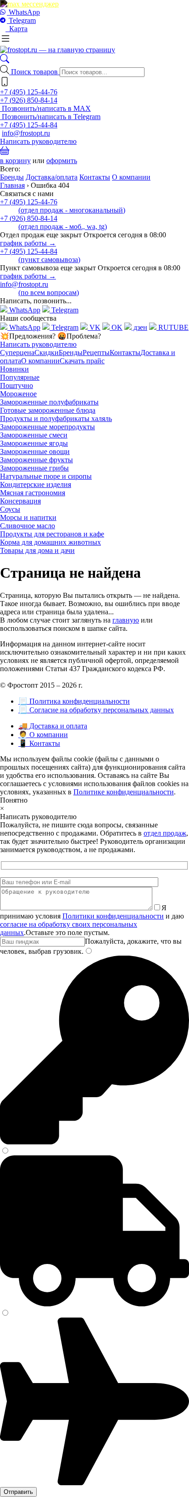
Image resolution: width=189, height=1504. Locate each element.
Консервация (20, 501)
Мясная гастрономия (32, 493)
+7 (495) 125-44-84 (28, 125)
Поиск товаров (35, 72)
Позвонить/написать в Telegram (50, 116)
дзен (139, 327)
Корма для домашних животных (50, 542)
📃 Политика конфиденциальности (74, 701)
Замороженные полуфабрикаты (49, 402)
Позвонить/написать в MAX (45, 108)
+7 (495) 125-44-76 (28, 92)
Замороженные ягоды (34, 443)
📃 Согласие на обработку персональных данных (96, 710)
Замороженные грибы (34, 468)
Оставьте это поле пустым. (68, 932)
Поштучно (16, 385)
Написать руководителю (38, 141)
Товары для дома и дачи (37, 550)
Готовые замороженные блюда (47, 410)
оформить (61, 160)
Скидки (46, 352)
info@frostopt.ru (26, 133)
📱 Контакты (39, 743)
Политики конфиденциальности (113, 916)
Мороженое (18, 394)
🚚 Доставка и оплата (52, 726)
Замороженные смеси (33, 435)
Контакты (94, 177)
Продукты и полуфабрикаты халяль (56, 418)
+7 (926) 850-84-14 (28, 100)
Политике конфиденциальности (123, 792)
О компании (131, 177)
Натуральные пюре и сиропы (46, 476)
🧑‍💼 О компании (43, 734)
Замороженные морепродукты (47, 427)
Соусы (10, 509)
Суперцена (17, 352)
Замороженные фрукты (36, 460)
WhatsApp (23, 12)
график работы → (28, 243)
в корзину (15, 160)
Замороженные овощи (35, 451)
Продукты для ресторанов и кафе (52, 534)
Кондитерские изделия (35, 484)
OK (116, 327)
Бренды (12, 177)
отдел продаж (165, 833)
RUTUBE (172, 327)
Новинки (14, 369)
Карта (17, 29)
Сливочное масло (27, 526)
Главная (12, 185)
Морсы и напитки (28, 517)
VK (94, 327)
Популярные (19, 377)
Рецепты (96, 352)
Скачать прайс (82, 361)
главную (125, 620)
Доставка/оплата (52, 177)
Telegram (21, 20)
